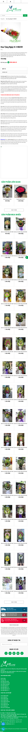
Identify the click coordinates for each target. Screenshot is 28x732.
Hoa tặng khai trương (5, 682)
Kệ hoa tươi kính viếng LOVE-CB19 (7, 447)
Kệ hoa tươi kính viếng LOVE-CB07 (7, 303)
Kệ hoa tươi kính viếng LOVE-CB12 (20, 351)
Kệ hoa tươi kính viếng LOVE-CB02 (20, 231)
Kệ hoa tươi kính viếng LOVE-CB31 (7, 591)
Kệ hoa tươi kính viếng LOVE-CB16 (20, 399)
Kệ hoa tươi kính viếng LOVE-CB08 (20, 303)
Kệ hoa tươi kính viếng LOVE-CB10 (20, 327)
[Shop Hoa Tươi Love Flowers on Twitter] (10, 653)
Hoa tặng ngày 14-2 (5, 687)
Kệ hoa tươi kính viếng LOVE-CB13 (7, 375)
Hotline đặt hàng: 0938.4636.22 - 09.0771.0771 (12, 720)
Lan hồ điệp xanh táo (5, 701)
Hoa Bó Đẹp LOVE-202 (7, 199)
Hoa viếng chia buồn (5, 684)
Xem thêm (14, 210)
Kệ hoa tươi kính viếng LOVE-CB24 (20, 495)
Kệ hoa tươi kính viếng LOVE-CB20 (20, 447)
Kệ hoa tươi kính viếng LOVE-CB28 (20, 543)
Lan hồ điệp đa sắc (5, 704)
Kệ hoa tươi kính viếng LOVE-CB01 (7, 231)
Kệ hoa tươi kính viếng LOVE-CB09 (7, 327)
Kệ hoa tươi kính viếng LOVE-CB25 (7, 519)
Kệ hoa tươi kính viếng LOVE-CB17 (7, 423)
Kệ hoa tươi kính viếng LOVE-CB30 (20, 567)
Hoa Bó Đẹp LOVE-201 (21, 199)
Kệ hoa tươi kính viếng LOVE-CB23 (7, 495)
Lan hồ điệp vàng (4, 698)
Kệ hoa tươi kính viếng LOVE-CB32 (20, 591)
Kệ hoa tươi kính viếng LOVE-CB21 (7, 471)
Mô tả (4, 68)
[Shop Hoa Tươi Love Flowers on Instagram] (18, 653)
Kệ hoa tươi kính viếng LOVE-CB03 (7, 255)
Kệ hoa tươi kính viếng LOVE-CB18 (20, 423)
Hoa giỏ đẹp (3, 679)
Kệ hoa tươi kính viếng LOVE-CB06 (20, 279)
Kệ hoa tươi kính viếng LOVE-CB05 (7, 279)
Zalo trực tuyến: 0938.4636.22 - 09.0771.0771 (12, 722)
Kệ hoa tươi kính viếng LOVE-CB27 (7, 543)
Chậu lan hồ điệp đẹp (5, 707)
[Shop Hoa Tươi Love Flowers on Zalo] (14, 653)
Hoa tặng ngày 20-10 (5, 688)
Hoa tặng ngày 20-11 (5, 690)
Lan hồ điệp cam (4, 703)
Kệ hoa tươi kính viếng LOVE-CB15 (7, 399)
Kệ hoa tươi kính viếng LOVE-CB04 (20, 255)
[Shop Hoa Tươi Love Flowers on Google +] (22, 653)
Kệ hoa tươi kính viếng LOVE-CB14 (20, 375)
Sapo (26, 728)
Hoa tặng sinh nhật (5, 681)
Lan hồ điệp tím (4, 697)
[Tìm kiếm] (25, 15)
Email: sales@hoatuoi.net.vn (8, 724)
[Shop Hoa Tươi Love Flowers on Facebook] (6, 653)
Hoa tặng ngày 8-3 (4, 685)
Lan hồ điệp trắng (4, 695)
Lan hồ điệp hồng (4, 700)
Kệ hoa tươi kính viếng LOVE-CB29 (7, 567)
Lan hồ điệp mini (4, 706)
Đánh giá (4, 72)
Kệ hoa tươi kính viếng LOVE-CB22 (20, 471)
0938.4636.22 (13, 62)
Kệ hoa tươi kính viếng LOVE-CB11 (7, 351)
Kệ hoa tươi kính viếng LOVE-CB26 (20, 519)
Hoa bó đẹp (3, 678)
